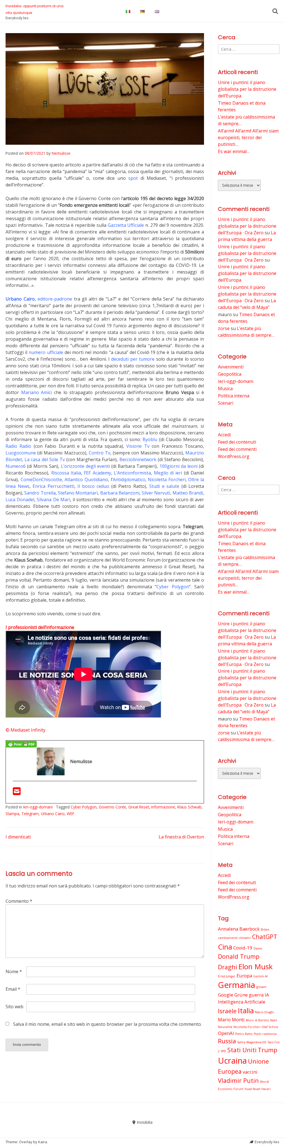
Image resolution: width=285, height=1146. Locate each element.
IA (267, 995)
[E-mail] (17, 793)
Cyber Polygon (172, 587)
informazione (163, 807)
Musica (225, 388)
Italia (246, 1010)
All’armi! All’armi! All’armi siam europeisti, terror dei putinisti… (248, 137)
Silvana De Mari (53, 499)
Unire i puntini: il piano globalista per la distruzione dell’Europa (247, 89)
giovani (261, 987)
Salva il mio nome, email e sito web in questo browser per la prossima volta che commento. (107, 1024)
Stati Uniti (242, 1050)
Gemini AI (260, 976)
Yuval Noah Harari (258, 1089)
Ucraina (232, 1060)
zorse (224, 328)
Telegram (30, 813)
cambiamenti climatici (234, 938)
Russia (227, 1041)
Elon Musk (255, 966)
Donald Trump (238, 956)
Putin (257, 1034)
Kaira (42, 1141)
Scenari (225, 403)
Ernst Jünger (226, 976)
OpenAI (226, 1033)
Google (225, 995)
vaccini (250, 1072)
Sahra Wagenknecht (251, 1042)
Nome (14, 971)
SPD (223, 1051)
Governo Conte (112, 807)
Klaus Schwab (189, 807)
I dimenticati (18, 837)
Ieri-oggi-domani (38, 807)
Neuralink (225, 1027)
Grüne (241, 995)
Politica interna (233, 396)
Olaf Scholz (270, 1027)
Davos (258, 948)
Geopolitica (229, 374)
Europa (244, 975)
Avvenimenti (231, 367)
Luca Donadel (20, 499)
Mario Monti (231, 1019)
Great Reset (138, 807)
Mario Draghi (264, 1012)
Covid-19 (242, 948)
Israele (227, 1011)
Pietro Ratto (244, 1034)
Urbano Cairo (53, 813)
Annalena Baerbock (239, 929)
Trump (267, 1050)
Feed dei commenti (237, 449)
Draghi (227, 967)
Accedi (224, 435)
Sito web (14, 1007)
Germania (236, 984)
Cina (225, 947)
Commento (19, 901)
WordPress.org (233, 456)
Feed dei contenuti (237, 442)
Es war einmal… (234, 151)
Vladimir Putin (238, 1080)
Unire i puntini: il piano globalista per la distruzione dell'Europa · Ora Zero (247, 226)
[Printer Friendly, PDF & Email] (21, 743)
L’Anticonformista (132, 473)
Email (13, 989)
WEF (70, 813)
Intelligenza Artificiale (241, 1002)
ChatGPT (264, 937)
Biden (265, 929)
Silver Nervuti (156, 493)
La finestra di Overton (181, 837)
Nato (273, 1020)
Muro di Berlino (257, 1020)
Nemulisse (61, 153)
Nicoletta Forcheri (247, 1027)
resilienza (269, 1034)
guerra (256, 995)
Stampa (12, 813)
